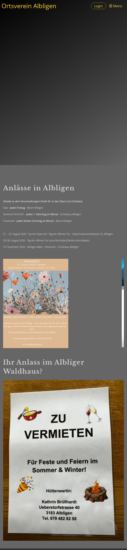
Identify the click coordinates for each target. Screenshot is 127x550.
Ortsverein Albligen (29, 6)
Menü (117, 6)
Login (98, 6)
